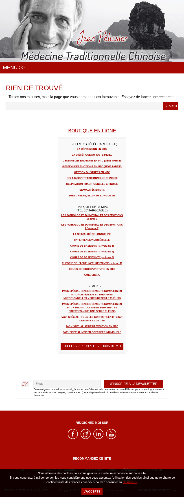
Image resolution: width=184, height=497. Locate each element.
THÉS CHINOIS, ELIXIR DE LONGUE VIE (92, 195)
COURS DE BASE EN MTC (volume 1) (92, 245)
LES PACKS (92, 286)
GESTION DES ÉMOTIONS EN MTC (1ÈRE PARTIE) (92, 160)
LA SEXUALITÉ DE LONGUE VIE (92, 234)
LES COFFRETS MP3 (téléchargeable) (92, 208)
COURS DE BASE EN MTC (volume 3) (92, 257)
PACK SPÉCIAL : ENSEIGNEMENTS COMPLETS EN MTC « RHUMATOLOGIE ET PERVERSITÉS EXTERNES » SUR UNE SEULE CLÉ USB (92, 307)
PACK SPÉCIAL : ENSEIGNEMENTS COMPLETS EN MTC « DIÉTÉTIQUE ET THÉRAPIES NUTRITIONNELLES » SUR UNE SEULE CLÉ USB (92, 294)
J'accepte (92, 491)
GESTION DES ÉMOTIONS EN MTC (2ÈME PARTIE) (92, 166)
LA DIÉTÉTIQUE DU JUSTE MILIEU (92, 154)
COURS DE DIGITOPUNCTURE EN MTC (92, 269)
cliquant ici (130, 482)
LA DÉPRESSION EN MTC (92, 149)
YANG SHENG (92, 274)
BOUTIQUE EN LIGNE (92, 130)
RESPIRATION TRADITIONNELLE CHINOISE (92, 184)
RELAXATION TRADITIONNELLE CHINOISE (92, 178)
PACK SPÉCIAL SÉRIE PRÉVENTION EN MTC (92, 326)
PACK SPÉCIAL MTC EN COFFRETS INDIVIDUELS (92, 332)
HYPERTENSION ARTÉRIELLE (92, 240)
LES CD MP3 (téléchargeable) (92, 144)
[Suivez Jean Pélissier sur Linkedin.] (98, 438)
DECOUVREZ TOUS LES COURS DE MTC (93, 346)
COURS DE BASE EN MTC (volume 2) (92, 251)
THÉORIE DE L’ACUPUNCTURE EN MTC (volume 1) (92, 263)
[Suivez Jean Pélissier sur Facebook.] (73, 438)
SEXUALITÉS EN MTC (92, 189)
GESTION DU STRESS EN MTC (92, 172)
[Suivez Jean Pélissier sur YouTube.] (111, 438)
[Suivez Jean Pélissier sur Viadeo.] (86, 438)
